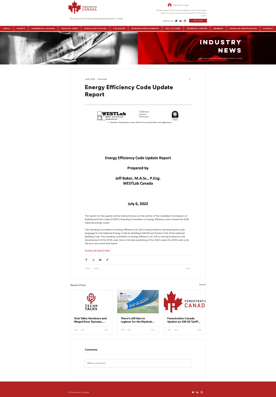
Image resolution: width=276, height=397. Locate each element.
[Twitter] (176, 20)
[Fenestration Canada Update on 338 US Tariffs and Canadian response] (184, 301)
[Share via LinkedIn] (100, 259)
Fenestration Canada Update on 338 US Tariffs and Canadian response (183, 320)
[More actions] (189, 79)
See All (202, 284)
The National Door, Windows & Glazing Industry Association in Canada (96, 19)
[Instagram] (184, 20)
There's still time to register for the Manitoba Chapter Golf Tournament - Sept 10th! (138, 320)
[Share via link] (107, 259)
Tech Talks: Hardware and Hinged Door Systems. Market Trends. (90, 320)
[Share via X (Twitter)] (93, 259)
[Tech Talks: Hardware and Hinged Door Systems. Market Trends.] (91, 301)
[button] (7, 28)
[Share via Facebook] (86, 259)
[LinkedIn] (180, 20)
